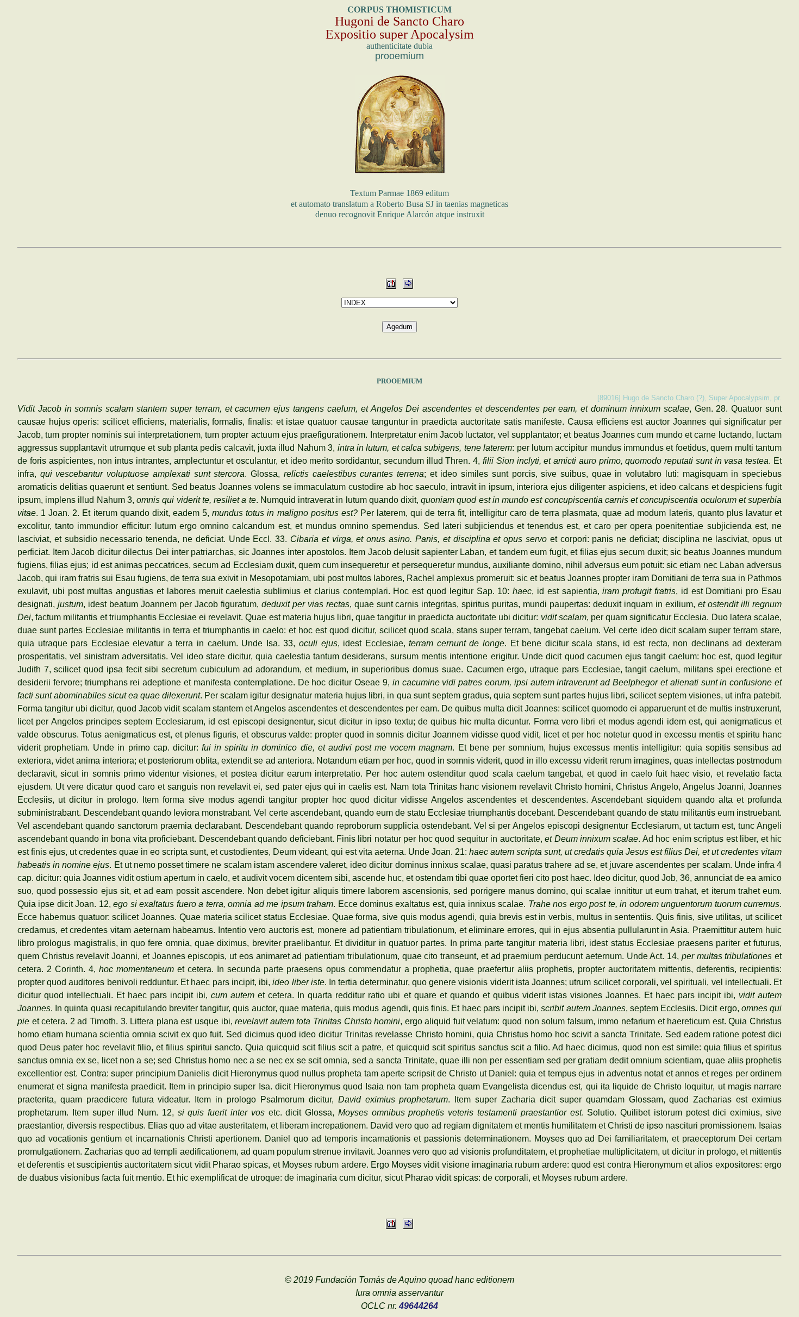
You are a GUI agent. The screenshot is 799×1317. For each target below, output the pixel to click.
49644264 (418, 1305)
